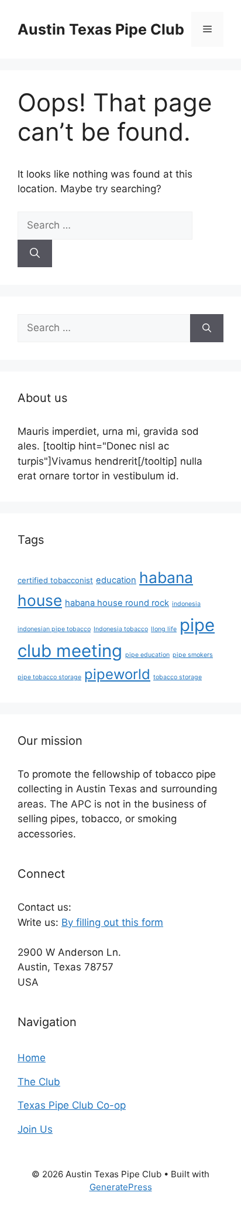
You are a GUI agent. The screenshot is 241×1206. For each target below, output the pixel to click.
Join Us (35, 1129)
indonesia (186, 604)
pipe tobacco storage (49, 677)
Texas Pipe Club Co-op (72, 1105)
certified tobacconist (55, 580)
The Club (39, 1082)
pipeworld (117, 674)
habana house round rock (117, 603)
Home (32, 1058)
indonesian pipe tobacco (54, 629)
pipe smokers (193, 655)
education (116, 580)
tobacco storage (177, 677)
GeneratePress (120, 1187)
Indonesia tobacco (121, 629)
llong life (164, 629)
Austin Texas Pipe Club (101, 29)
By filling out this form (112, 922)
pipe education (147, 655)
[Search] (35, 254)
